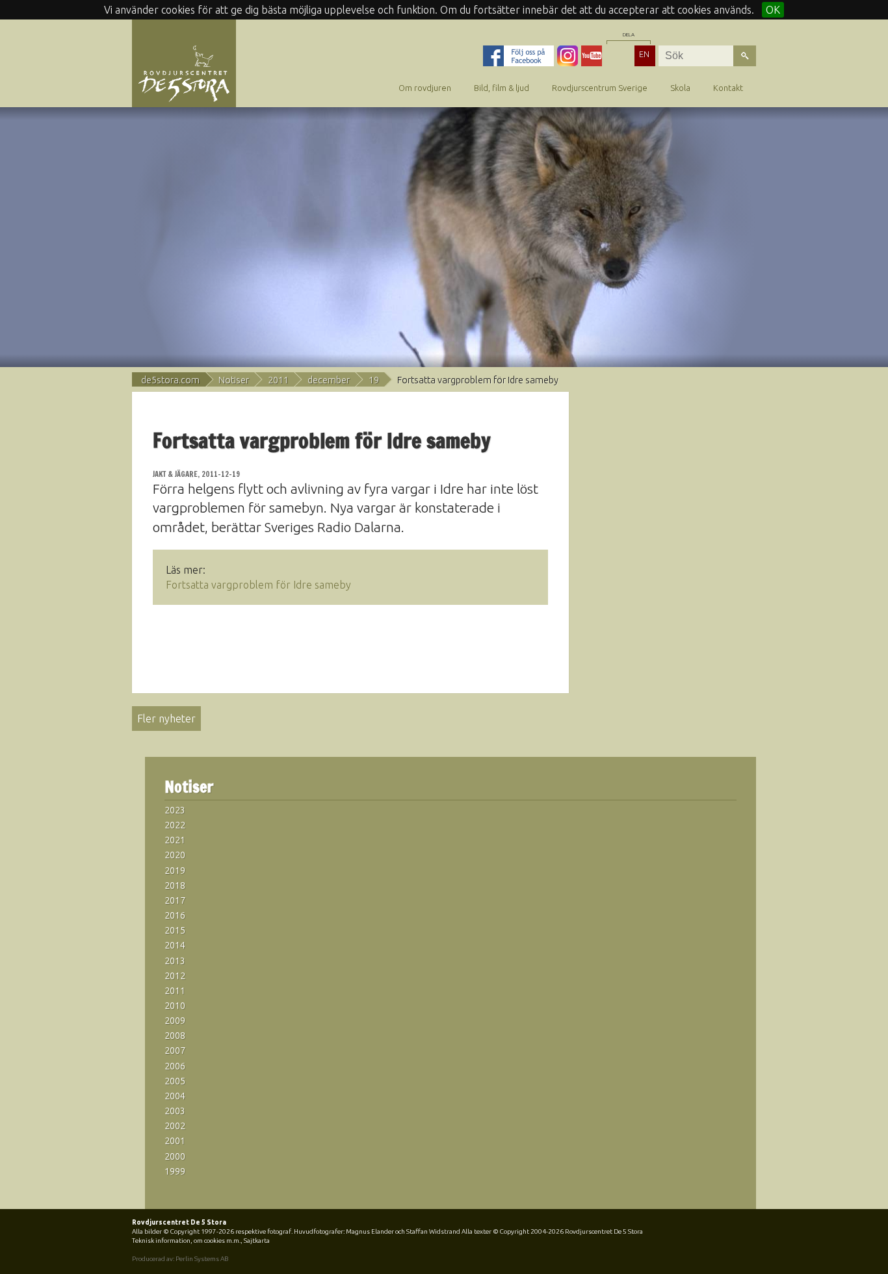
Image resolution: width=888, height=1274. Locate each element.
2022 (174, 825)
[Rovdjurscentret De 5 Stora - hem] (183, 73)
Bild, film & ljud (501, 87)
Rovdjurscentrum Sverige (599, 87)
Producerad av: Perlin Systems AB (180, 1258)
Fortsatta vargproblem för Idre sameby (258, 585)
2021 (174, 840)
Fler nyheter (166, 718)
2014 (174, 945)
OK (773, 10)
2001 (174, 1141)
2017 (174, 900)
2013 (174, 961)
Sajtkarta (257, 1240)
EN (644, 53)
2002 (174, 1126)
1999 (174, 1171)
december (328, 380)
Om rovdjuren (424, 87)
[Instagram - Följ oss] (567, 55)
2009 (174, 1020)
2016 (174, 915)
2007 (174, 1050)
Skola (680, 87)
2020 (174, 855)
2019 (174, 870)
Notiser (233, 380)
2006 (174, 1066)
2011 (278, 380)
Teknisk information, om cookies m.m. (186, 1240)
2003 (174, 1111)
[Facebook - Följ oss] (518, 55)
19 (374, 380)
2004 (174, 1096)
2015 (174, 930)
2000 (174, 1156)
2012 (174, 976)
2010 (174, 1005)
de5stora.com (170, 380)
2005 (174, 1081)
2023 (174, 810)
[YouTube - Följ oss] (591, 55)
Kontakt (728, 87)
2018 (174, 885)
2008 (174, 1035)
